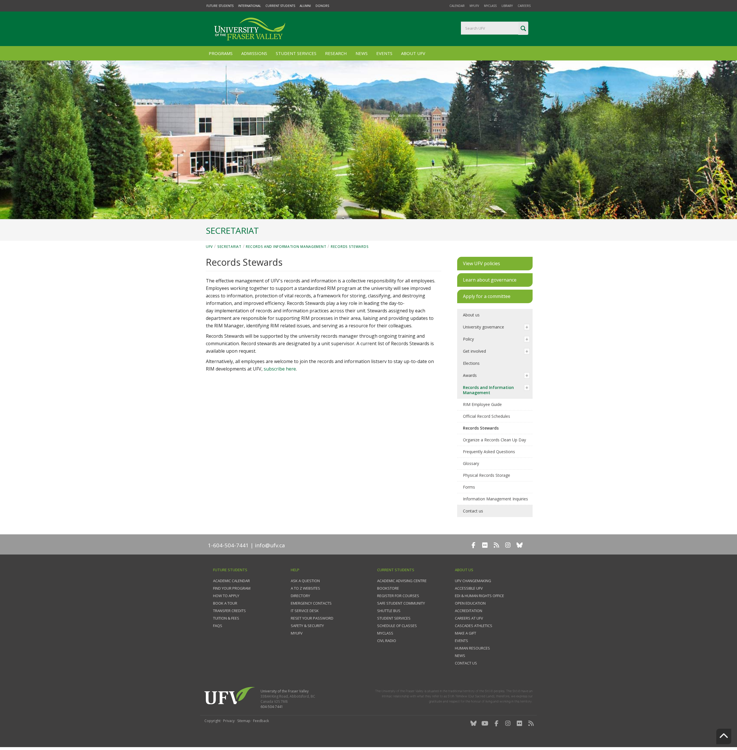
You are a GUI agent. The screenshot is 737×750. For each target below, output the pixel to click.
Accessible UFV (469, 588)
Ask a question (305, 580)
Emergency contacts (311, 603)
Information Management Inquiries (495, 499)
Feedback (261, 720)
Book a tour (225, 603)
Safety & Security (307, 625)
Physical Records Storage (486, 475)
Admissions (254, 53)
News (362, 53)
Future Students (219, 6)
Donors (322, 6)
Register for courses (398, 595)
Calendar (457, 6)
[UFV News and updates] (531, 723)
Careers (524, 6)
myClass (490, 6)
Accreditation (468, 610)
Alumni (305, 6)
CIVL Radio (386, 640)
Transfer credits (229, 610)
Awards (470, 375)
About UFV (413, 53)
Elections (471, 363)
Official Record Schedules (486, 416)
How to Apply (226, 595)
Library (507, 6)
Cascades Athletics (473, 625)
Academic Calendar (231, 580)
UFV (209, 246)
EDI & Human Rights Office (479, 595)
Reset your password (312, 618)
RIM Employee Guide (482, 404)
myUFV (474, 6)
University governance (483, 327)
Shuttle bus (388, 610)
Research (336, 53)
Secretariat (229, 246)
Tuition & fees (226, 618)
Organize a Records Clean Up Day (494, 440)
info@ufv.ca (270, 545)
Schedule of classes (397, 625)
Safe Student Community (401, 603)
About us (471, 315)
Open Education (470, 603)
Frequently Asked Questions (489, 451)
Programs (221, 53)
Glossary (471, 463)
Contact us (473, 511)
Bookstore (388, 588)
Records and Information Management (286, 246)
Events (384, 53)
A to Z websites (305, 588)
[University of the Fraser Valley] (249, 29)
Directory (300, 595)
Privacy (229, 720)
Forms (469, 487)
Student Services (296, 53)
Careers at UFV (469, 618)
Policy (468, 339)
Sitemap (243, 720)
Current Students (280, 6)
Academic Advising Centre (402, 580)
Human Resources (472, 648)
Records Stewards (349, 246)
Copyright (212, 720)
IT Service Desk (305, 610)
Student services (394, 618)
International (249, 6)
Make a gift (465, 633)
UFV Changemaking (473, 580)
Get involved (474, 351)
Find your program (231, 588)
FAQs (217, 625)
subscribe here (280, 369)
